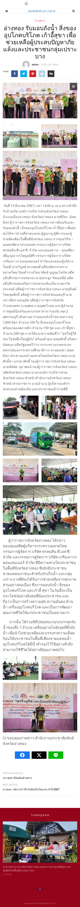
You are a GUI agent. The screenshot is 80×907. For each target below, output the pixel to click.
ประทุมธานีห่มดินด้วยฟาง (17, 777)
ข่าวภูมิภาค (40, 21)
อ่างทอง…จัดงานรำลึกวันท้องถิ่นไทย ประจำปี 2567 (31, 789)
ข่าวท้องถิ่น (7, 874)
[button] (34, 889)
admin (35, 64)
